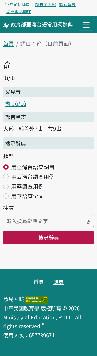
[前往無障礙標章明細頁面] (36, 299)
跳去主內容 (45, 4)
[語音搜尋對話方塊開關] (88, 221)
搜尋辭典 (48, 237)
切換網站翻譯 (18, 11)
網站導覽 (67, 4)
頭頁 (58, 281)
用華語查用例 (27, 186)
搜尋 (8, 207)
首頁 (8, 43)
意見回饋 (13, 299)
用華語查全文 (27, 196)
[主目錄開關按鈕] (86, 24)
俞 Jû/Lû (15, 103)
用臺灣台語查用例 (33, 176)
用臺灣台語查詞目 (33, 167)
